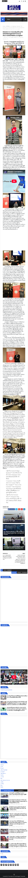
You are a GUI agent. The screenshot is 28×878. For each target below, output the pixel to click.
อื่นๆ (1, 785)
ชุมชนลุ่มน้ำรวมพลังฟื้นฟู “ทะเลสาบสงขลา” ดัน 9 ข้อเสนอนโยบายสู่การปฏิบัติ (14, 520)
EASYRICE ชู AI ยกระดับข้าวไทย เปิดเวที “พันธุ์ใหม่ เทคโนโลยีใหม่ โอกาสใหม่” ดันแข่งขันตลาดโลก (14, 547)
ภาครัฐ (2, 783)
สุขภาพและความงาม (5, 780)
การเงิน (2, 776)
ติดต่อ (2, 787)
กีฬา (1, 778)
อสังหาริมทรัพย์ (4, 770)
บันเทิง (2, 775)
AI (11, 26)
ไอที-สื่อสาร (8, 26)
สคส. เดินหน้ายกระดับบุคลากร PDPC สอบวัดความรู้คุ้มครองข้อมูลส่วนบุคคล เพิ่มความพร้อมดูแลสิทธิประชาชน (14, 533)
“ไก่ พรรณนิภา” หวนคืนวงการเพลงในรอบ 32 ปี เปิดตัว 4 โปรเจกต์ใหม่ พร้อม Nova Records (17, 838)
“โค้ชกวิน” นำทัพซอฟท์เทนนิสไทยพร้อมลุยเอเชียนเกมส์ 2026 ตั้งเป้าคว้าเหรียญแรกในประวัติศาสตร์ (18, 815)
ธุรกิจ (2, 766)
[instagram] (25, 1)
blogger (14, 572)
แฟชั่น (2, 782)
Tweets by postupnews (6, 690)
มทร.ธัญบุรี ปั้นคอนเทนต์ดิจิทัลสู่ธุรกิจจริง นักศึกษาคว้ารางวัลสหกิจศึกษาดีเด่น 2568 (17, 696)
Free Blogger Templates (19, 876)
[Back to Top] (14, 874)
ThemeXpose (11, 876)
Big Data (14, 26)
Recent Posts (7, 790)
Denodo (18, 26)
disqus (19, 572)
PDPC (5, 529)
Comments (20, 790)
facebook (24, 572)
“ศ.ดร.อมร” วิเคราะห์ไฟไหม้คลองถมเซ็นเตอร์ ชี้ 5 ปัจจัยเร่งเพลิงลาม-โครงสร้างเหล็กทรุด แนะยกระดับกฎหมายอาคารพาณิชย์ (18, 823)
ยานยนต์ (2, 771)
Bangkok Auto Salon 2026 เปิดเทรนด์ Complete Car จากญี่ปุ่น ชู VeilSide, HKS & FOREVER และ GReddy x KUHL (18, 831)
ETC (2, 853)
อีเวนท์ (2, 768)
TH (21, 26)
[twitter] (23, 1)
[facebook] (21, 1)
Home (4, 26)
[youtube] (19, 1)
